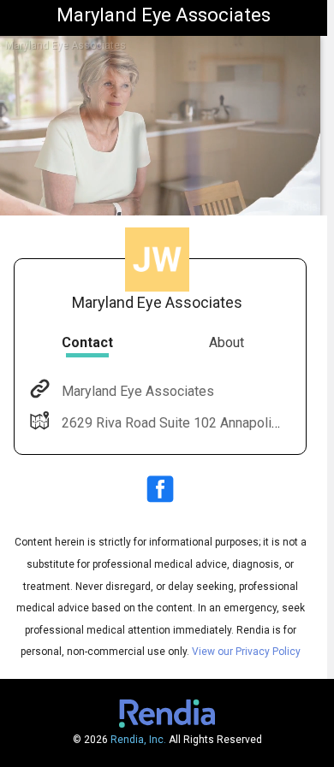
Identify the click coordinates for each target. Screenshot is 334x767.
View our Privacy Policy (246, 652)
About (226, 342)
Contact (87, 342)
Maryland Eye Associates (138, 391)
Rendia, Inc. (138, 740)
